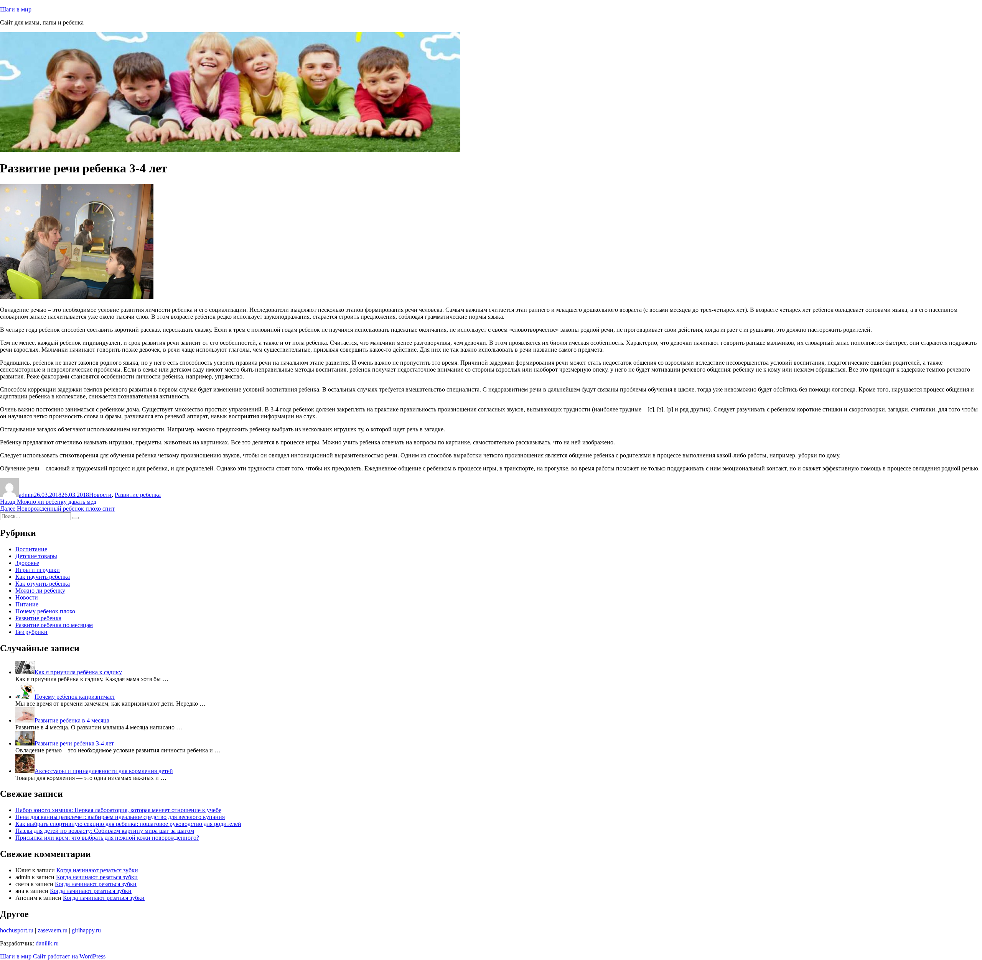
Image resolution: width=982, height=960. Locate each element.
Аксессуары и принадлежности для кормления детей (104, 771)
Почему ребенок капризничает (75, 696)
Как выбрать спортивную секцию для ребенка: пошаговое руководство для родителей (128, 824)
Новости (100, 494)
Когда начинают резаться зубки (97, 870)
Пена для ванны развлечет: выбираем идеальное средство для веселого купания (120, 817)
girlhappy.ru (86, 930)
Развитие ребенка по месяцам (54, 625)
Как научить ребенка (42, 576)
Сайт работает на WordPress (69, 956)
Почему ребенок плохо (45, 611)
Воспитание (31, 549)
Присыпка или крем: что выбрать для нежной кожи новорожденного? (107, 837)
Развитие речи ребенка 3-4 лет (74, 743)
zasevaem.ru (53, 930)
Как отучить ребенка (42, 583)
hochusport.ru (16, 930)
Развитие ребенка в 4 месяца (72, 720)
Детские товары (36, 556)
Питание (26, 604)
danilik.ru (47, 943)
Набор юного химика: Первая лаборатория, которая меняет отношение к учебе (118, 810)
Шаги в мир (15, 9)
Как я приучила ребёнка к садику (78, 672)
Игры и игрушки (37, 570)
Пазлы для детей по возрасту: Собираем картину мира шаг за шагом (104, 830)
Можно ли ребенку (40, 590)
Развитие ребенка (138, 494)
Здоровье (27, 563)
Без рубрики (31, 632)
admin (26, 494)
